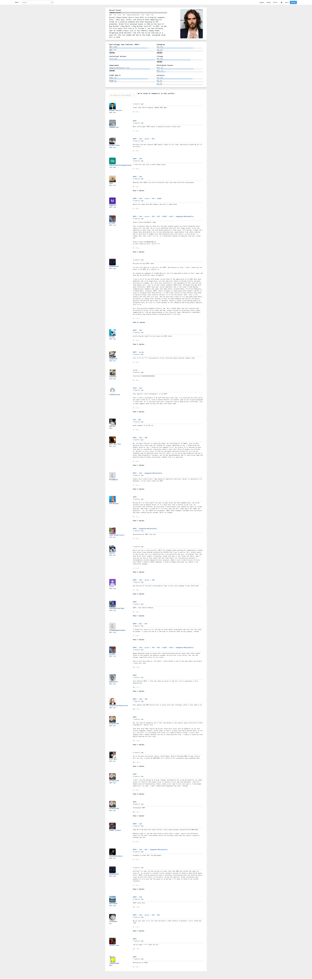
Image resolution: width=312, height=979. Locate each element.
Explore (262, 2)
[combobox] (120, 95)
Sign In (287, 2)
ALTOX (275, 2)
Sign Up (293, 2)
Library (269, 2)
